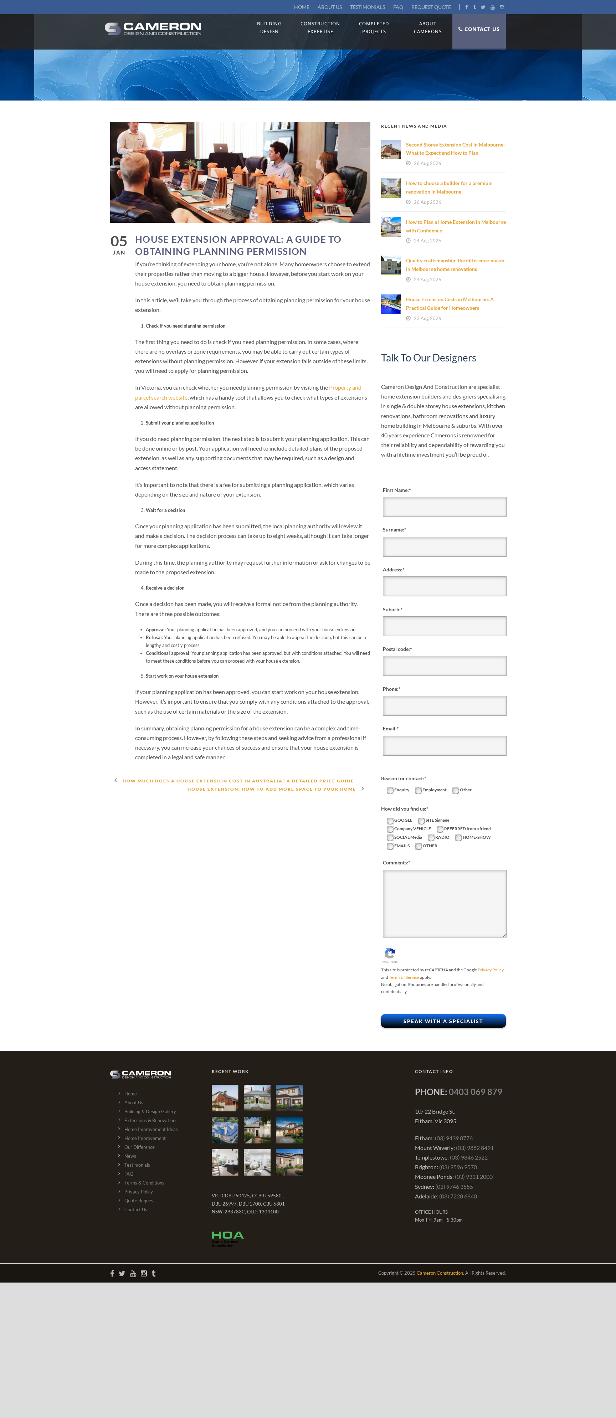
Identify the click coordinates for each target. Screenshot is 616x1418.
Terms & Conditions (144, 1183)
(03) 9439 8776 (454, 1138)
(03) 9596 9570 (458, 1166)
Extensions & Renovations (151, 1120)
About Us (133, 1102)
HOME (301, 7)
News (130, 1156)
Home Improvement (145, 1138)
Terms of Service (404, 977)
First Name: (396, 490)
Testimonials (137, 1165)
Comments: (395, 862)
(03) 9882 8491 (475, 1147)
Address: (392, 569)
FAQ (398, 7)
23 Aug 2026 (427, 318)
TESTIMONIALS (367, 7)
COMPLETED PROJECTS (374, 27)
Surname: (393, 529)
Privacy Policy (491, 969)
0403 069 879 (475, 1091)
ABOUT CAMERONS (428, 27)
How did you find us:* (404, 809)
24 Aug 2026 (427, 240)
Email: (390, 728)
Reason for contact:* (403, 778)
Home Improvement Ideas (151, 1129)
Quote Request (139, 1200)
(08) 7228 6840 (458, 1196)
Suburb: (392, 609)
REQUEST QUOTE (431, 7)
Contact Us (135, 1209)
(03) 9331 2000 (474, 1176)
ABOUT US (330, 7)
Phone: (391, 689)
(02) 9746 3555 (454, 1186)
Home (130, 1093)
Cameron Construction (440, 1273)
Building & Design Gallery (150, 1111)
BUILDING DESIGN (269, 27)
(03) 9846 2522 (469, 1157)
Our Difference (139, 1147)
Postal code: (396, 649)
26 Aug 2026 (427, 163)
